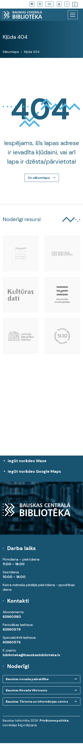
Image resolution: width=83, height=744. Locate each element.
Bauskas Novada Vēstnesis (26, 690)
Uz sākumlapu (39, 178)
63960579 (12, 629)
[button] (59, 4)
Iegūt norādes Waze (27, 460)
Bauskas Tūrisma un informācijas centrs (37, 701)
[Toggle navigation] (73, 14)
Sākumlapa (11, 52)
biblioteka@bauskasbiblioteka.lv (31, 655)
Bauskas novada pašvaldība (27, 679)
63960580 (12, 616)
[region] (41, 415)
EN (49, 4)
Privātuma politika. (54, 720)
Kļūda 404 (32, 52)
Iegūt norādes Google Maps (34, 474)
